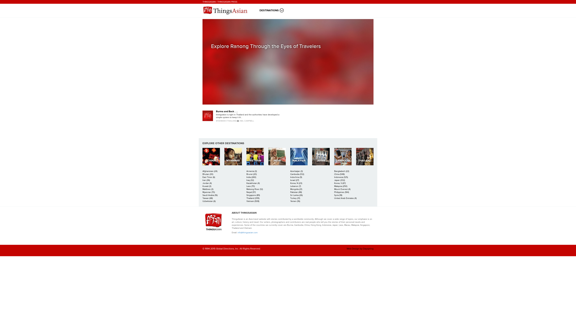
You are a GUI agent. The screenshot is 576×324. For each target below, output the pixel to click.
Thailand (231, 121)
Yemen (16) (295, 201)
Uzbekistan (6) (209, 201)
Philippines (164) (341, 192)
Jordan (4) (207, 183)
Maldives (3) (207, 189)
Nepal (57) (251, 192)
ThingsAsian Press (227, 2)
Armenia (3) (251, 171)
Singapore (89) (253, 195)
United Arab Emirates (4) (345, 198)
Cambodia (343, 160)
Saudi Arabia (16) (210, 195)
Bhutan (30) (207, 174)
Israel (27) (294, 180)
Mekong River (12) (254, 189)
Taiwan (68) (207, 198)
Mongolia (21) (296, 189)
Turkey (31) (295, 198)
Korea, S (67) (340, 183)
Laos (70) (250, 186)
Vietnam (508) (252, 201)
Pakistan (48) (296, 192)
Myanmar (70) (208, 192)
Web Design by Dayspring (360, 248)
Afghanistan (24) (209, 171)
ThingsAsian (209, 2)
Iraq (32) (250, 180)
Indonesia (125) (341, 177)
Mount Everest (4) (342, 189)
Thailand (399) (252, 198)
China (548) (339, 174)
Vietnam (255, 160)
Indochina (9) (296, 177)
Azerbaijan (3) (296, 171)
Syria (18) (338, 195)
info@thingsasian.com (248, 232)
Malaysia (299, 160)
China (211, 160)
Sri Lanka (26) (296, 195)
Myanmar (221, 121)
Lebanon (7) (295, 186)
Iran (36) (206, 180)
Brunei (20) (251, 174)
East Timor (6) (208, 177)
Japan (321, 160)
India (277, 160)
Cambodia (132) (297, 174)
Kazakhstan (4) (253, 183)
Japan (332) (339, 180)
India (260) (251, 177)
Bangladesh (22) (341, 171)
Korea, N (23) (296, 183)
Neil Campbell (247, 121)
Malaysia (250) (340, 186)
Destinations (269, 10)
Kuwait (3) (206, 186)
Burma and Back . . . (227, 111)
